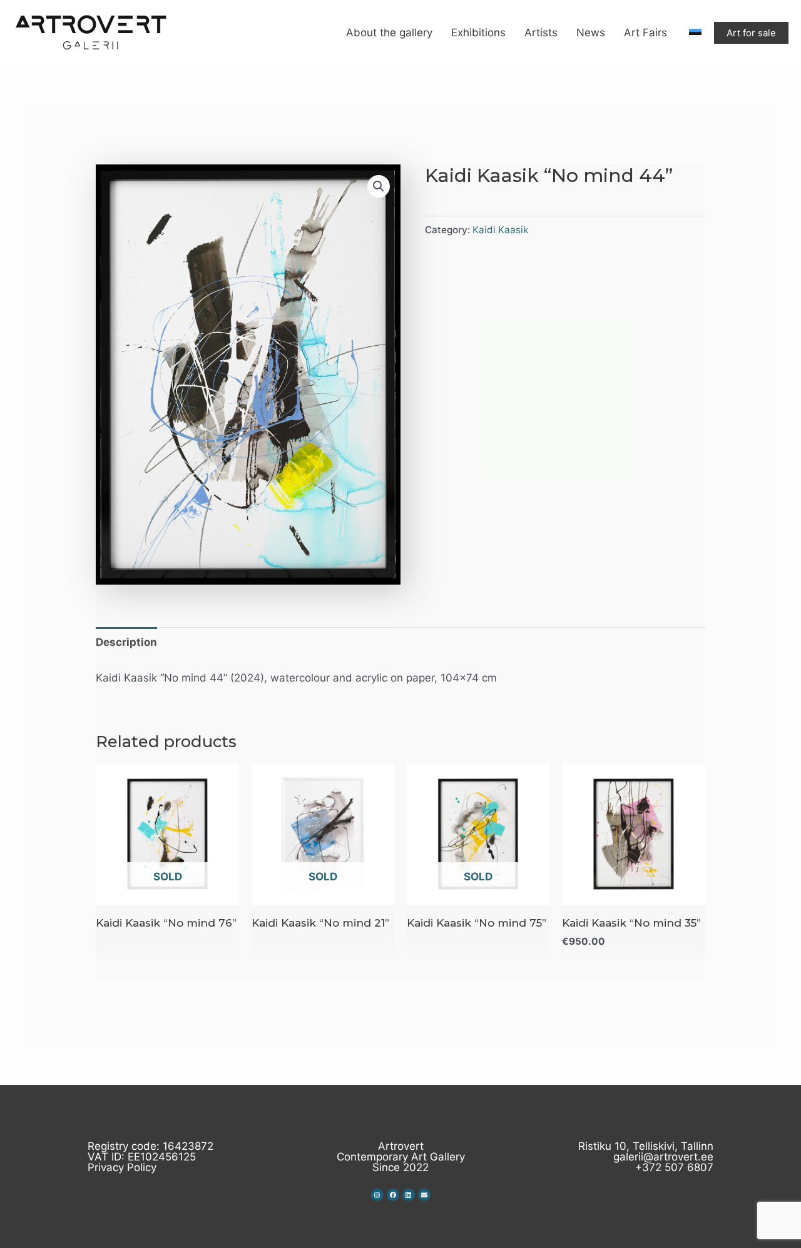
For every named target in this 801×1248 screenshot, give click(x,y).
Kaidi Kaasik (500, 230)
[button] (378, 186)
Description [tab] (126, 642)
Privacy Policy (122, 1167)
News (590, 32)
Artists (541, 32)
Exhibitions (478, 32)
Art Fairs (645, 32)
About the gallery (389, 32)
